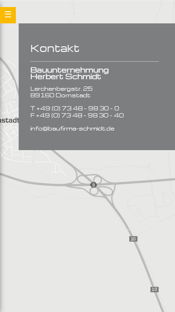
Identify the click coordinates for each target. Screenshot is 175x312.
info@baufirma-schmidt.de (72, 128)
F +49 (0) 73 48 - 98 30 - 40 (77, 115)
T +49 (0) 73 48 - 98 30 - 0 (74, 108)
